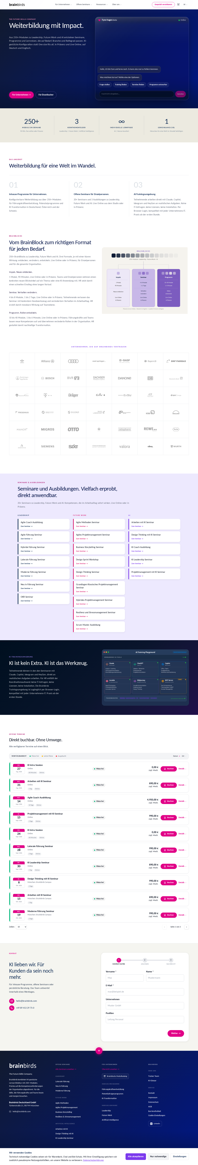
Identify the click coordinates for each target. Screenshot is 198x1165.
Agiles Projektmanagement (67, 1108)
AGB (150, 1107)
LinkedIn (157, 1124)
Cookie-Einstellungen (156, 1115)
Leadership (106, 1111)
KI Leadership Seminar (38, 863)
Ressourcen (101, 4)
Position (110, 1013)
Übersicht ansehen (110, 1069)
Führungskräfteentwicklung (113, 1089)
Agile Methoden (62, 1103)
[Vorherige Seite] (164, 927)
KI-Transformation (109, 1098)
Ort (183, 756)
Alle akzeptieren (136, 1156)
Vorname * (111, 972)
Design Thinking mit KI (64, 1134)
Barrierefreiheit (154, 1111)
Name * (150, 972)
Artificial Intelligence (110, 1120)
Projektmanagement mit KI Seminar (45, 814)
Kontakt (151, 1093)
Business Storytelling (64, 1112)
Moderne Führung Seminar (41, 911)
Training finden (121, 85)
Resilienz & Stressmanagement (68, 1117)
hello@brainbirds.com (26, 1001)
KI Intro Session (35, 765)
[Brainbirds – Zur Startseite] (17, 4)
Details (181, 769)
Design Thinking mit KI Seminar (43, 879)
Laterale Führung (62, 1082)
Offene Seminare (83, 4)
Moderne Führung (63, 1091)
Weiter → (175, 1033)
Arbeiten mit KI (62, 1129)
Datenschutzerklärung (93, 1160)
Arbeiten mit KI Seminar (39, 781)
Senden (180, 94)
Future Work (107, 1115)
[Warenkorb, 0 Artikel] (178, 4)
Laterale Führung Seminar (40, 846)
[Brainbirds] (23, 1066)
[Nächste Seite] (186, 927)
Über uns (115, 4)
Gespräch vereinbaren (163, 4)
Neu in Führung (62, 1086)
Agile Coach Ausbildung (39, 798)
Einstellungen (179, 1156)
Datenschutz (153, 1102)
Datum (175, 756)
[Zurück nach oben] (99, 1050)
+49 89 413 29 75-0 (25, 1008)
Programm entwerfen (158, 85)
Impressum (152, 1098)
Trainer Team (153, 1076)
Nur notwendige (158, 1156)
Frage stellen (105, 85)
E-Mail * (110, 985)
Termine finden (138, 85)
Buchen (170, 769)
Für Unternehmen (62, 4)
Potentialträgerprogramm (112, 1094)
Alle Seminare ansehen (66, 1069)
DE (184, 4)
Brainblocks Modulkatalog (117, 1076)
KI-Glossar (152, 1081)
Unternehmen (113, 999)
